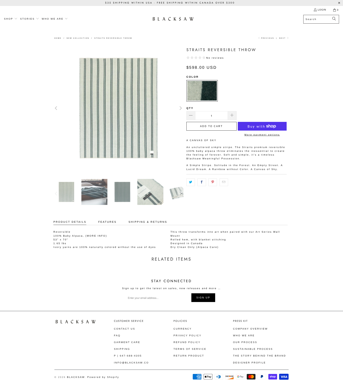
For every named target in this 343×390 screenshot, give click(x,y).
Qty (190, 108)
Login (322, 9)
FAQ (117, 335)
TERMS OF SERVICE (189, 349)
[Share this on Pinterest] (212, 182)
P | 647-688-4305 (128, 355)
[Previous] (56, 108)
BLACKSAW (76, 377)
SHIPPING (122, 349)
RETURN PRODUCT (188, 355)
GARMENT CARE (127, 342)
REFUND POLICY (186, 342)
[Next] (180, 108)
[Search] (334, 19)
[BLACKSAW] (173, 19)
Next (283, 38)
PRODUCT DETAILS (69, 221)
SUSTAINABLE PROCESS (253, 349)
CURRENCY (182, 328)
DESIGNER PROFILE (249, 362)
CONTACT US (124, 328)
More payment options (262, 134)
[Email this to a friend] (224, 182)
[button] (10, 19)
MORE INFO (96, 235)
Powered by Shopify (103, 377)
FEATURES (107, 221)
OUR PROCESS (245, 342)
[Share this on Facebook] (202, 182)
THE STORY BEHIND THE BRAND (259, 355)
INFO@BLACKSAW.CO (131, 362)
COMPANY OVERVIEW (250, 328)
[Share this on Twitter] (190, 182)
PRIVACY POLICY (187, 335)
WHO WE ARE (244, 335)
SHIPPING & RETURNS (147, 221)
